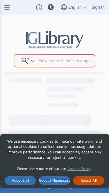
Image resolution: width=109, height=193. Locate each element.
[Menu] (7, 7)
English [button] (75, 7)
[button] (39, 7)
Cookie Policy (79, 169)
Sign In (98, 7)
